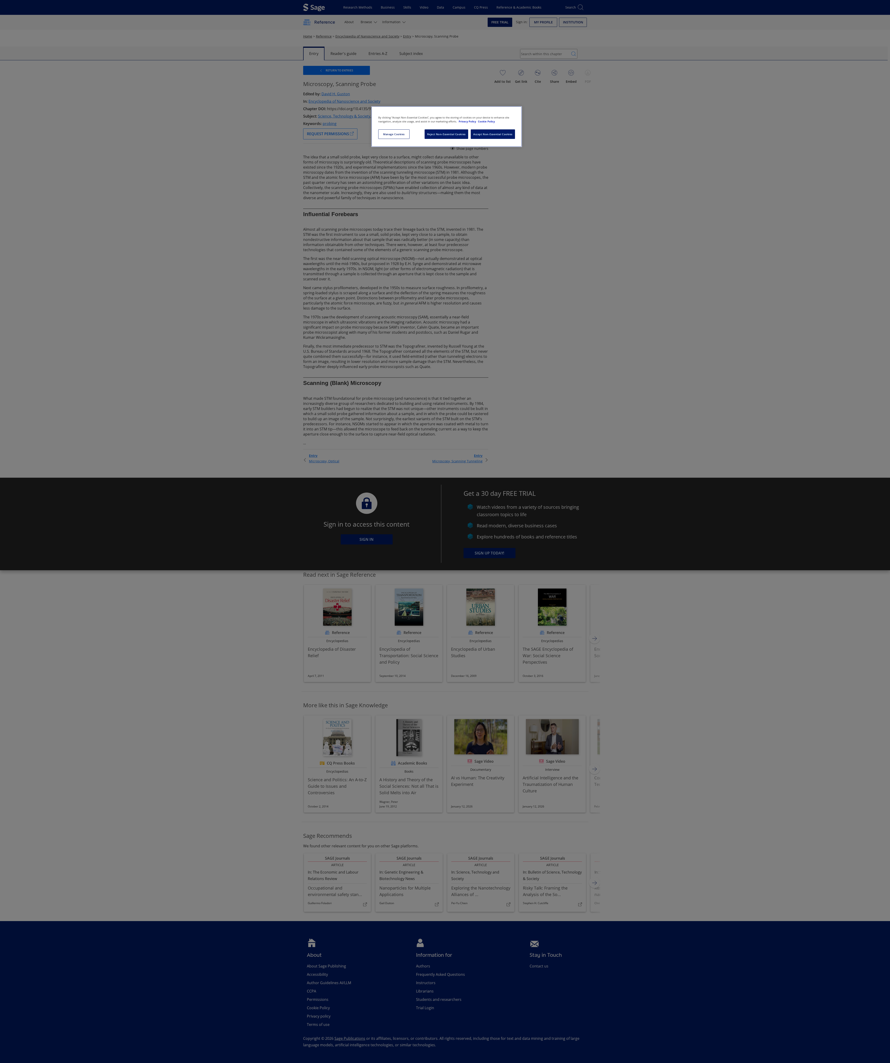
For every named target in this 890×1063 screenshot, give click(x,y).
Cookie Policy (486, 121)
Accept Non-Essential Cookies (492, 134)
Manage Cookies (394, 134)
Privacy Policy (468, 121)
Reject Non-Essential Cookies (446, 134)
